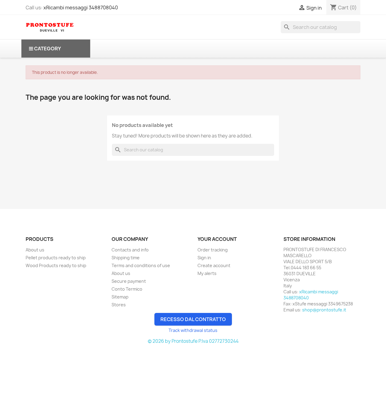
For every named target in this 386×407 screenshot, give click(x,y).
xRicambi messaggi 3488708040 (80, 7)
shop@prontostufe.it (324, 310)
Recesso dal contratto (193, 319)
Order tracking (213, 250)
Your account (217, 239)
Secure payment (129, 281)
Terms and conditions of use (141, 265)
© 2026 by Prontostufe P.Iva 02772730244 (193, 341)
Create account (214, 265)
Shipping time (126, 257)
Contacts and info (130, 250)
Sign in (204, 257)
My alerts (207, 273)
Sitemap (120, 297)
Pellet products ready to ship (56, 257)
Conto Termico (127, 289)
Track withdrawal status (193, 330)
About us (35, 250)
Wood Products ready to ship (56, 265)
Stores (119, 305)
